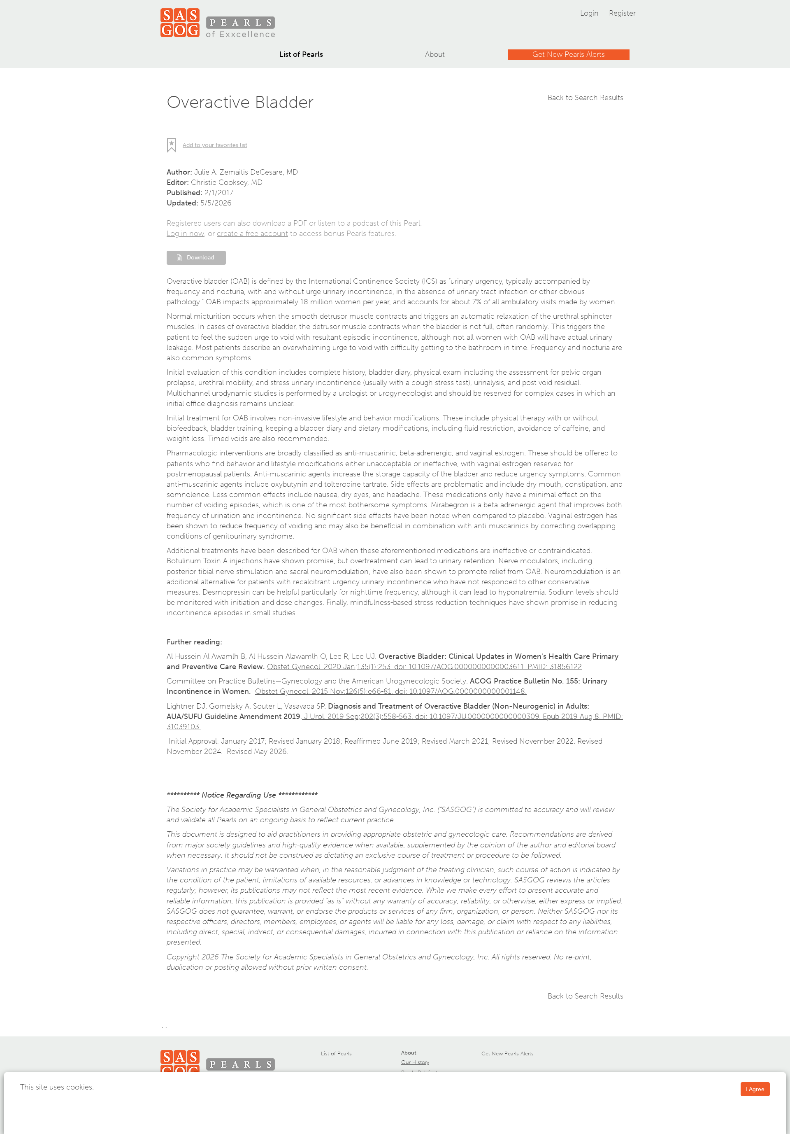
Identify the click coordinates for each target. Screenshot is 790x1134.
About (435, 54)
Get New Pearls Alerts (568, 54)
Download (200, 257)
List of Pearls (301, 54)
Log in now (185, 233)
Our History (415, 1062)
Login (589, 13)
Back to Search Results (585, 97)
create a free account (252, 233)
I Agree (755, 1089)
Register (622, 13)
